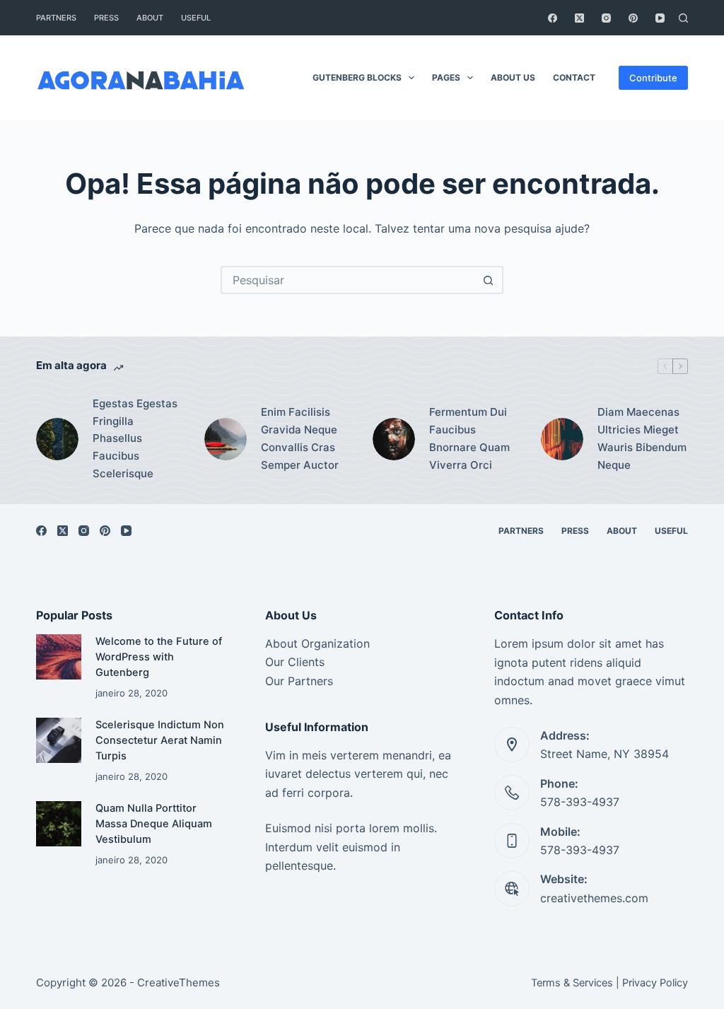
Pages (446, 77)
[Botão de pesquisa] (488, 280)
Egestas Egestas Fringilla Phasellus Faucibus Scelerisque (135, 438)
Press (106, 18)
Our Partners (299, 681)
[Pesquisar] (683, 18)
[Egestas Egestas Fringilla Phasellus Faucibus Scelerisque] (57, 439)
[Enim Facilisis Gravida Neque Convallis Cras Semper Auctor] (225, 439)
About (149, 18)
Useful (196, 18)
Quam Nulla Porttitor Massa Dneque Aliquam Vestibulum (153, 824)
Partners (56, 18)
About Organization (317, 643)
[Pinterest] (633, 18)
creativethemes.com (594, 898)
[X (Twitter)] (579, 18)
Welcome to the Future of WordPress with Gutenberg (158, 657)
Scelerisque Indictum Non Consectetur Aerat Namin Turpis (159, 740)
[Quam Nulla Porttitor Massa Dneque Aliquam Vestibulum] (58, 823)
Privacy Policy (655, 982)
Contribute (653, 77)
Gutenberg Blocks (357, 77)
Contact (574, 77)
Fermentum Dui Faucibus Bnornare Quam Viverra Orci (469, 438)
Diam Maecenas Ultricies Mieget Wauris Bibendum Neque (642, 438)
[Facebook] (552, 18)
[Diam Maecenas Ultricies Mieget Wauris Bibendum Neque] (562, 439)
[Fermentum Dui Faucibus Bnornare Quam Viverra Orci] (394, 439)
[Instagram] (606, 18)
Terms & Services (572, 982)
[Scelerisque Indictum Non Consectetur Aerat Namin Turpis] (58, 740)
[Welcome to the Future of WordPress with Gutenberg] (58, 656)
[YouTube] (660, 18)
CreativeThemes (178, 982)
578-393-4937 (579, 802)
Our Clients (295, 662)
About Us (513, 77)
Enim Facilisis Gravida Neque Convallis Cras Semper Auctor (300, 438)
